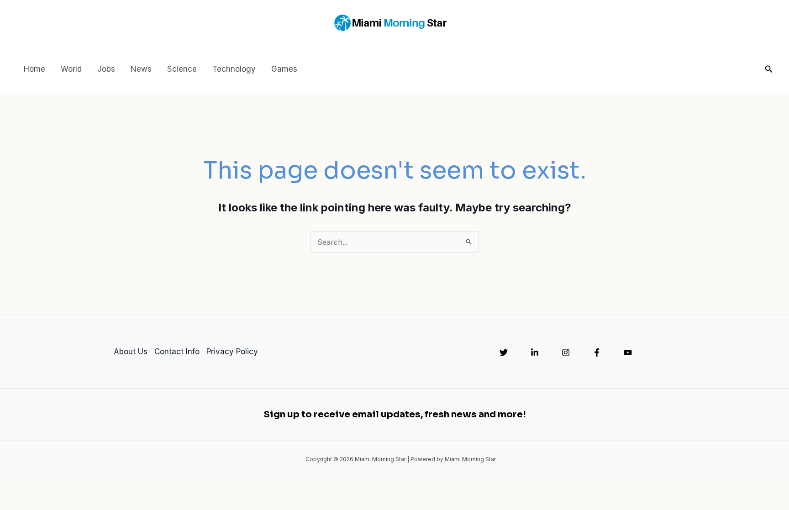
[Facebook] (597, 352)
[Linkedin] (535, 352)
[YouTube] (628, 352)
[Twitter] (504, 352)
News (141, 69)
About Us (130, 351)
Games (284, 69)
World (71, 69)
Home (34, 69)
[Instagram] (566, 352)
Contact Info (177, 351)
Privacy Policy (232, 351)
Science (182, 69)
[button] (769, 69)
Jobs (106, 69)
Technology (234, 69)
